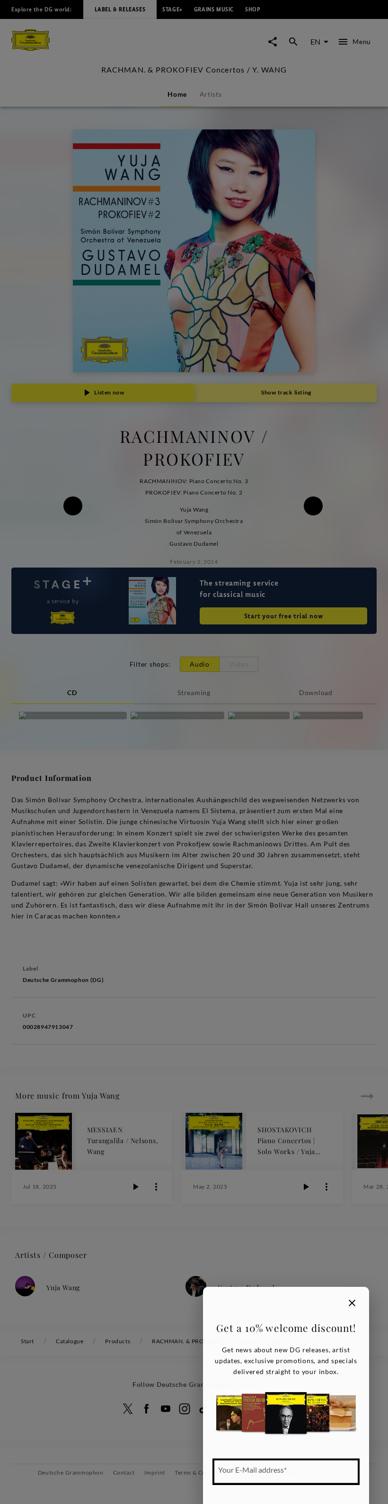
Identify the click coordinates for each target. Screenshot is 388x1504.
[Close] (352, 1302)
